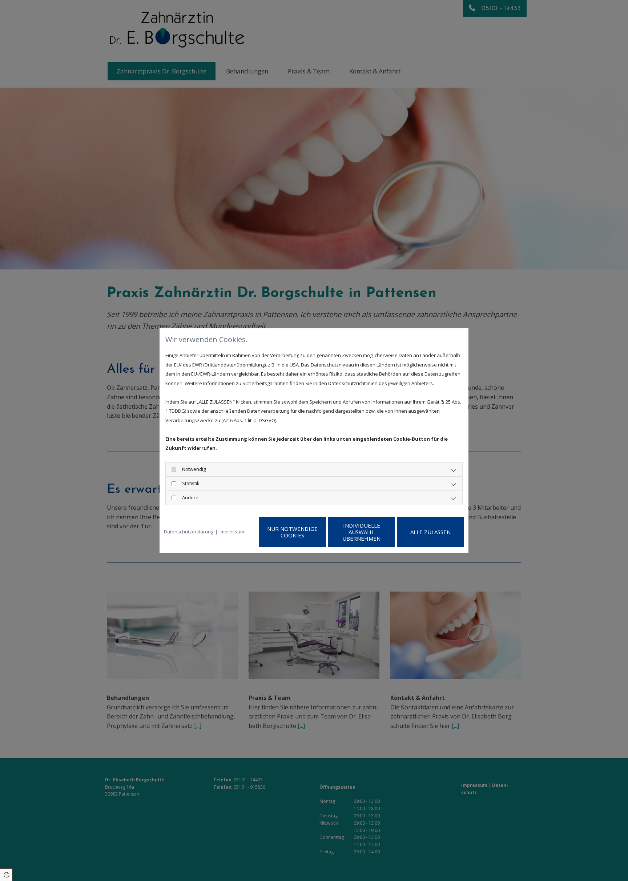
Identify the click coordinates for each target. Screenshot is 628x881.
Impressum (232, 531)
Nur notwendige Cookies (292, 532)
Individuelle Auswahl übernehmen (361, 532)
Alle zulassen (430, 532)
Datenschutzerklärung (188, 531)
